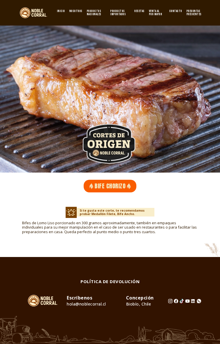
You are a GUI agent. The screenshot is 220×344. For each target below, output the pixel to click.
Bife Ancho (125, 214)
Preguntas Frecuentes (194, 12)
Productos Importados (118, 12)
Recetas (139, 11)
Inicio (61, 11)
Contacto (175, 11)
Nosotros (75, 11)
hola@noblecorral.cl (86, 304)
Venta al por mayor (155, 12)
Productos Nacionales (94, 12)
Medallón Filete (103, 214)
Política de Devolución (110, 281)
